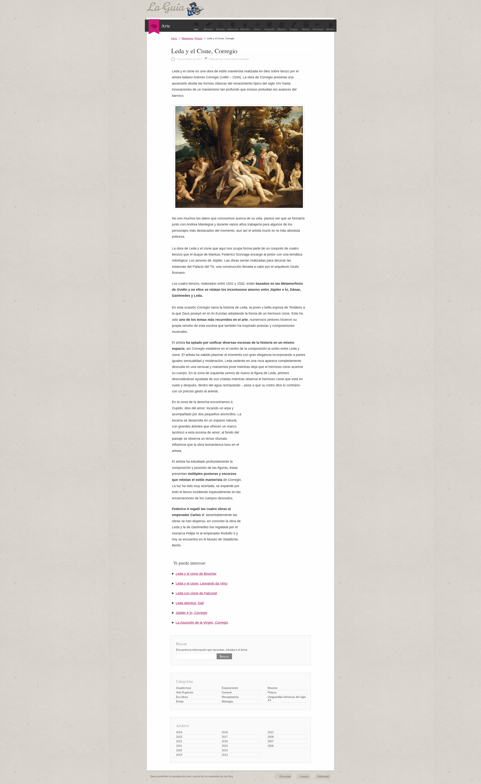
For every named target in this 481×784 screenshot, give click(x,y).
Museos (273, 687)
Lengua (294, 29)
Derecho (220, 29)
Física (257, 29)
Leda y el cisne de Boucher (196, 574)
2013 (225, 754)
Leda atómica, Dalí (190, 603)
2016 (225, 741)
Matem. (306, 29)
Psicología (318, 29)
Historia (282, 29)
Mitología (227, 701)
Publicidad (323, 776)
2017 (225, 736)
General (226, 692)
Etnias (180, 701)
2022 (179, 741)
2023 (179, 736)
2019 (179, 754)
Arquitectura (183, 687)
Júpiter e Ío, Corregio (191, 613)
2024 (179, 732)
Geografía (269, 29)
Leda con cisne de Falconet (196, 593)
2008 (271, 736)
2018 (225, 732)
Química (330, 29)
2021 (179, 745)
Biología (208, 29)
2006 (271, 745)
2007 (271, 741)
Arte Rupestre (184, 692)
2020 (179, 750)
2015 (225, 745)
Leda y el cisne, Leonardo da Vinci (201, 583)
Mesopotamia (230, 696)
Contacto (304, 776)
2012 (271, 732)
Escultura (182, 696)
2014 (225, 750)
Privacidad (285, 776)
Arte (196, 29)
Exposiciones (230, 687)
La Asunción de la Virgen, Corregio (202, 622)
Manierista (187, 38)
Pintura (198, 38)
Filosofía (245, 29)
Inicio (174, 38)
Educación (232, 29)
